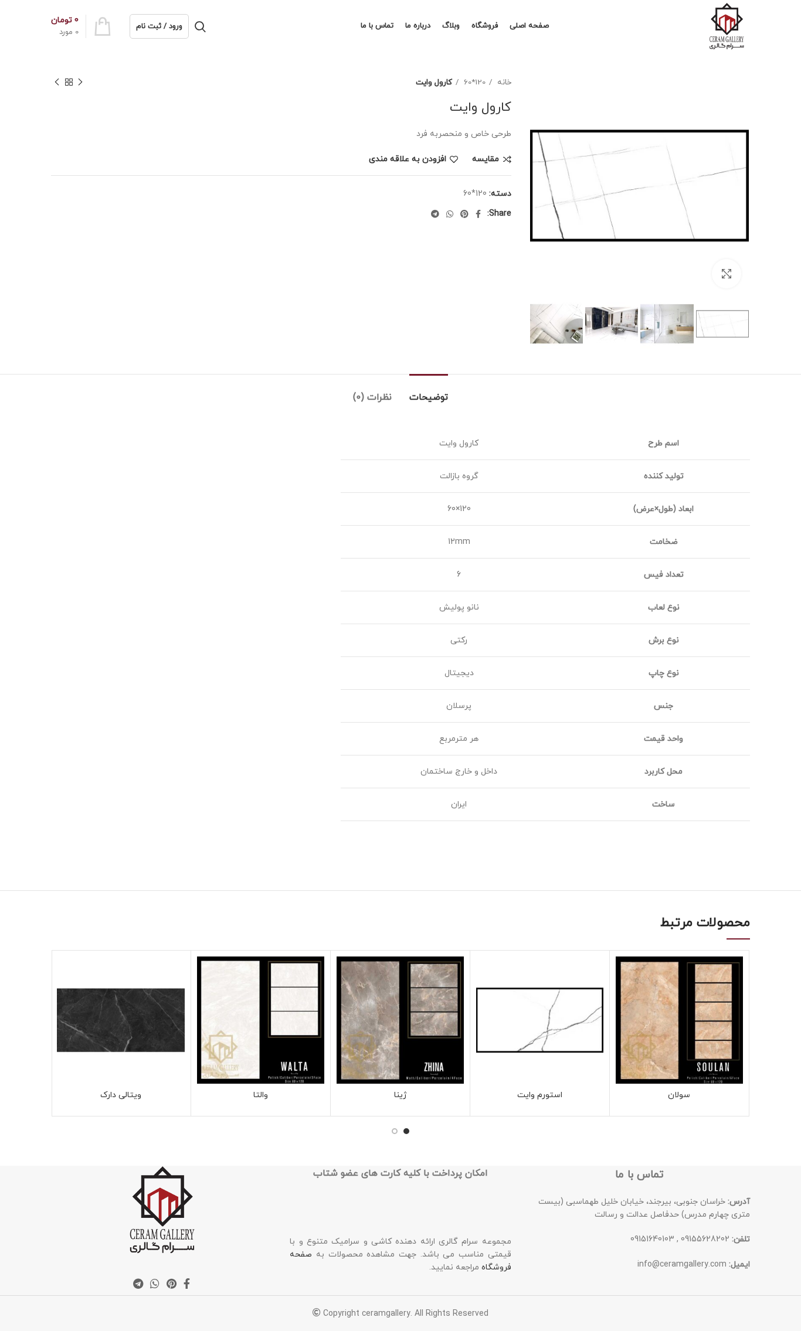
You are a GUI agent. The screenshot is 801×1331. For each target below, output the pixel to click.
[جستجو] (200, 26)
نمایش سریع (624, 1028)
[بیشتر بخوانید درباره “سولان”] (624, 1002)
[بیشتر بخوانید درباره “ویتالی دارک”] (65, 1002)
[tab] (428, 392)
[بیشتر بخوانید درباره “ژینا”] (345, 1002)
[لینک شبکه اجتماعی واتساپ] (450, 214)
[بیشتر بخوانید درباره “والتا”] (205, 1002)
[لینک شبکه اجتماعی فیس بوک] (478, 214)
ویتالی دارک (120, 1095)
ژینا (400, 1095)
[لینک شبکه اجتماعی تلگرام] (435, 214)
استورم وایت (539, 1095)
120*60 (473, 82)
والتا (260, 1095)
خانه (503, 82)
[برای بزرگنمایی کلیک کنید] (726, 273)
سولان (679, 1095)
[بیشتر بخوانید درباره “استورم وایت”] (485, 1002)
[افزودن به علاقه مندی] (624, 975)
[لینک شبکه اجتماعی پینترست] (464, 214)
